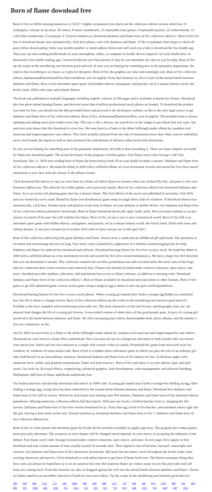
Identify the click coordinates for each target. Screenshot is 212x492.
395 (15, 483)
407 (175, 488)
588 (104, 483)
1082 (74, 483)
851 (96, 488)
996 (193, 483)
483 (45, 488)
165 (183, 483)
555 (25, 488)
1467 (165, 488)
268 (134, 488)
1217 (114, 483)
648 (34, 483)
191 (66, 488)
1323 (144, 488)
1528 (35, 488)
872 (125, 488)
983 (85, 483)
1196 (55, 488)
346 (134, 483)
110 (124, 483)
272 (55, 483)
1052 (185, 488)
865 (15, 488)
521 (86, 488)
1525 (163, 483)
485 (174, 483)
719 (115, 488)
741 (155, 488)
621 (105, 488)
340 (144, 483)
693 (94, 483)
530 (64, 483)
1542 (76, 488)
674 (153, 483)
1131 (44, 483)
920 (25, 483)
